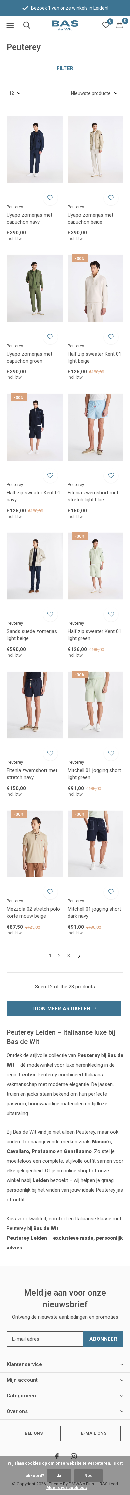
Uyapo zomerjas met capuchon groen (29, 357)
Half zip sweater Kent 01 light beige (94, 357)
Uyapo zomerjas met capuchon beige (90, 218)
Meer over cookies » (66, 1487)
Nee (88, 1475)
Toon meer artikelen (61, 1009)
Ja (59, 1475)
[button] (10, 25)
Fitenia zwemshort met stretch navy (32, 773)
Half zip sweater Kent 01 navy (33, 496)
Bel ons (34, 1433)
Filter (65, 68)
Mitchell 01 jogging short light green (94, 773)
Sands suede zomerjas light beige (32, 634)
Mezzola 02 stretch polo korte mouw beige (33, 912)
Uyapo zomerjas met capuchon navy (29, 218)
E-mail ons (94, 1433)
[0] (119, 25)
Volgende (79, 956)
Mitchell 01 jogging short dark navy (94, 912)
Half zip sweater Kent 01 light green (94, 634)
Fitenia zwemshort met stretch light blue (93, 496)
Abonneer (103, 1339)
